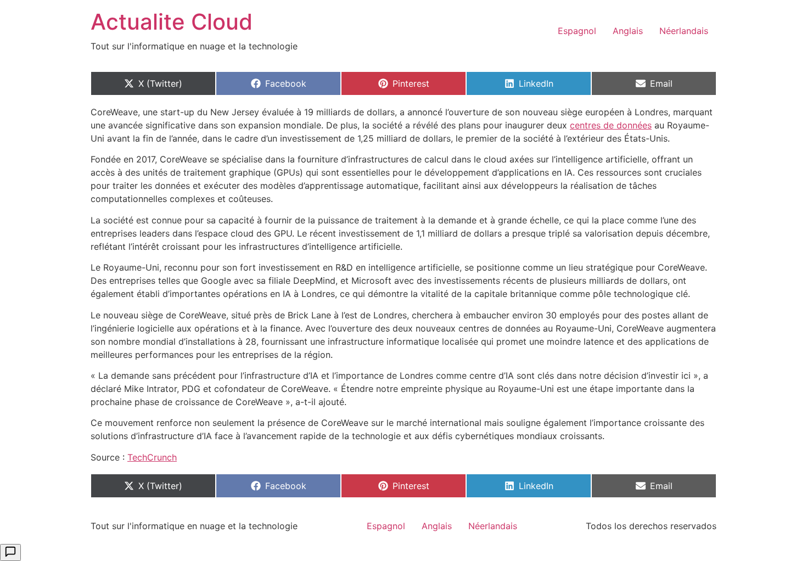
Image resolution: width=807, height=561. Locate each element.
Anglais (628, 30)
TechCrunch (152, 457)
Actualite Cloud (172, 21)
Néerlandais (683, 30)
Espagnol (577, 30)
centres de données (611, 125)
